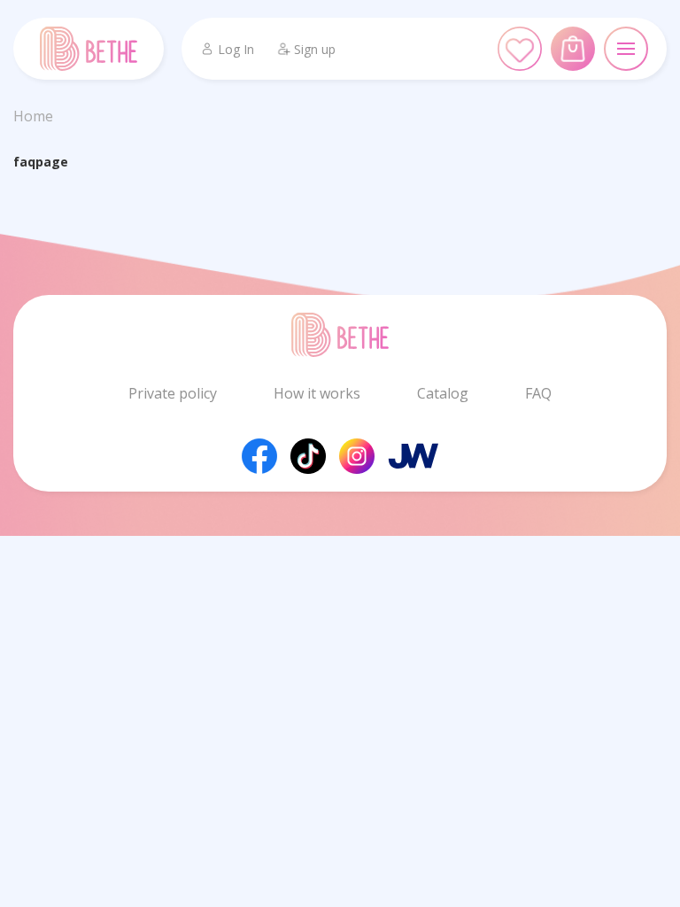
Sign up (315, 49)
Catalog (442, 393)
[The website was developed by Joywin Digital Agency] (413, 456)
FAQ (538, 393)
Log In (236, 49)
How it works (317, 393)
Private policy (172, 393)
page (51, 161)
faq (24, 161)
